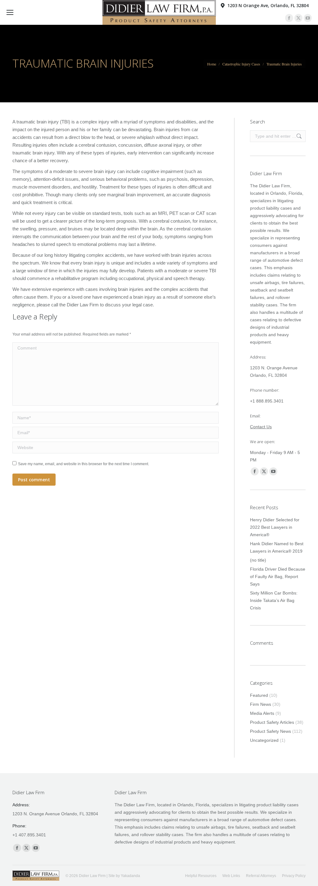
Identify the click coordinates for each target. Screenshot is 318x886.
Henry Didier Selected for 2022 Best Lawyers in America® (274, 527)
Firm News (260, 704)
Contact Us (261, 426)
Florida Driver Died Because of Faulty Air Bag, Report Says (277, 576)
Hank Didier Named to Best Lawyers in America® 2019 (276, 547)
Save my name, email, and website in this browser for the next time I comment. (83, 464)
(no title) (258, 560)
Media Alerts (262, 713)
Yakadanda (130, 876)
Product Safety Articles (272, 722)
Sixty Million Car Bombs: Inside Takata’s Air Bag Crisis (274, 600)
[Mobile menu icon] (10, 12)
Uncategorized (264, 740)
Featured (259, 695)
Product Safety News (270, 731)
